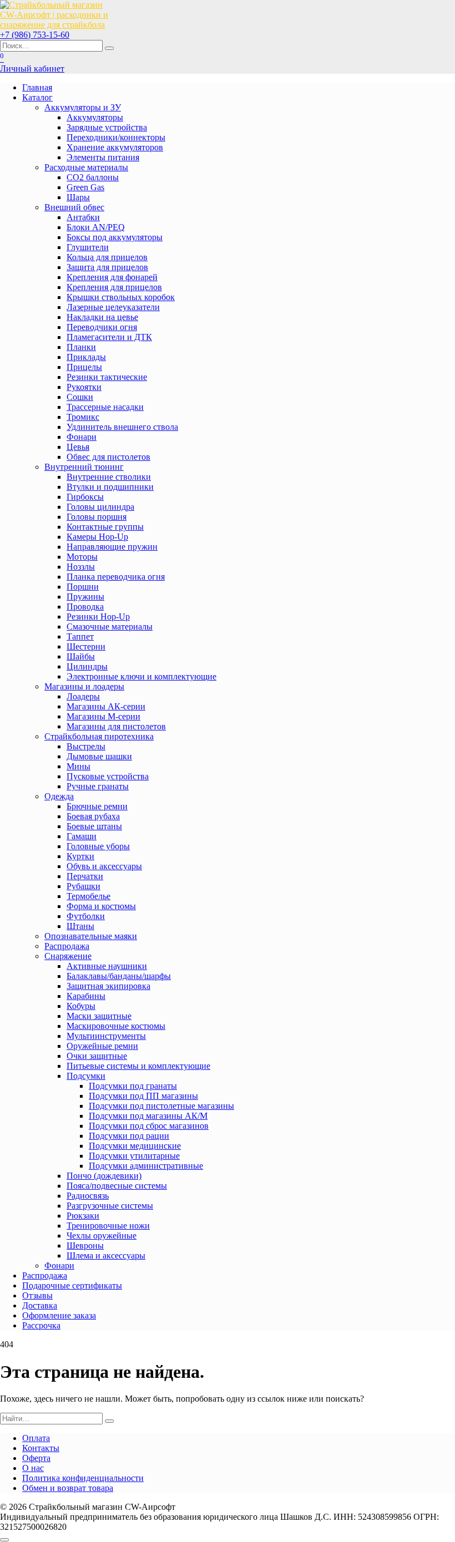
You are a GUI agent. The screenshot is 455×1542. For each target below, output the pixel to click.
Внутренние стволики (109, 476)
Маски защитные (99, 1016)
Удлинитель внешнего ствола (122, 427)
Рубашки (83, 886)
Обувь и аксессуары (104, 866)
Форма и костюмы (101, 906)
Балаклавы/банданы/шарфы (119, 976)
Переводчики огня (102, 327)
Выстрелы (86, 746)
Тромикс (83, 417)
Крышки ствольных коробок (121, 297)
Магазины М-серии (103, 716)
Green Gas (85, 187)
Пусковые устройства (108, 776)
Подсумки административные (146, 1165)
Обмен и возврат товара (67, 1488)
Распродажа (66, 946)
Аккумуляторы (95, 117)
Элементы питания (103, 157)
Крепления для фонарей (112, 277)
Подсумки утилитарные (134, 1155)
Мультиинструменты (106, 1036)
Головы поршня (97, 516)
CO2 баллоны (93, 177)
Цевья (78, 447)
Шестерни (86, 646)
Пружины (85, 596)
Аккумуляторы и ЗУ (82, 107)
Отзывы (37, 1295)
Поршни (83, 586)
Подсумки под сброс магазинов (149, 1125)
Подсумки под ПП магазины (143, 1095)
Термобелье (88, 896)
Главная (37, 87)
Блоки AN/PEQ (96, 227)
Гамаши (82, 836)
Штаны (80, 926)
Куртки (80, 856)
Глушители (88, 247)
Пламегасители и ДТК (109, 337)
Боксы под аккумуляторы (115, 237)
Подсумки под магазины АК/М (148, 1115)
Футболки (86, 916)
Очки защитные (97, 1056)
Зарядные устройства (107, 127)
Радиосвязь (88, 1195)
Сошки (80, 397)
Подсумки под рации (129, 1135)
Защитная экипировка (108, 986)
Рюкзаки (83, 1215)
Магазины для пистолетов (116, 726)
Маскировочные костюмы (116, 1026)
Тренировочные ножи (108, 1225)
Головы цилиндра (100, 506)
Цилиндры (87, 666)
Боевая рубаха (93, 816)
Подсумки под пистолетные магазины (161, 1105)
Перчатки (85, 876)
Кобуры (81, 1006)
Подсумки (86, 1076)
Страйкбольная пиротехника (99, 736)
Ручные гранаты (98, 786)
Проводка (85, 606)
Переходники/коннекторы (116, 137)
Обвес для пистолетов (108, 456)
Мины (78, 766)
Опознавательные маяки (90, 936)
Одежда (59, 796)
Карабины (86, 996)
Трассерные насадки (105, 407)
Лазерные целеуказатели (113, 307)
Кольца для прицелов (107, 257)
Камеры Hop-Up (97, 536)
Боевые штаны (94, 826)
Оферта (36, 1458)
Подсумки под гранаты (133, 1085)
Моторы (82, 556)
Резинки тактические (107, 377)
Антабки (83, 217)
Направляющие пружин (112, 546)
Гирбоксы (85, 496)
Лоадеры (83, 696)
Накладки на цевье (102, 317)
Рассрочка (41, 1325)
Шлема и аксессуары (106, 1255)
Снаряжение (68, 956)
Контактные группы (105, 526)
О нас (33, 1468)
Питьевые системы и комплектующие (138, 1066)
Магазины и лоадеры (84, 686)
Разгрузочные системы (110, 1205)
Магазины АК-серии (106, 706)
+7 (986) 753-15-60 (34, 34)
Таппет (80, 636)
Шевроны (85, 1245)
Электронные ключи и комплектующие (141, 676)
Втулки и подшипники (110, 486)
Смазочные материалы (110, 626)
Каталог (37, 97)
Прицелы (84, 367)
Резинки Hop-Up (98, 616)
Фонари (82, 437)
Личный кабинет (32, 68)
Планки (81, 347)
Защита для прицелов (107, 267)
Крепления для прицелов (114, 287)
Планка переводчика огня (116, 576)
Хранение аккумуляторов (115, 147)
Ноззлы (81, 566)
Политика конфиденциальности (83, 1478)
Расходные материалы (86, 167)
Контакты (40, 1448)
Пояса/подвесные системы (117, 1185)
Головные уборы (98, 846)
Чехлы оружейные (101, 1235)
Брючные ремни (97, 806)
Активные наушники (107, 966)
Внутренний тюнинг (84, 466)
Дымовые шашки (99, 756)
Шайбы (81, 656)
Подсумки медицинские (135, 1145)
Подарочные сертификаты (72, 1285)
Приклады (86, 357)
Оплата (36, 1438)
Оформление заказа (59, 1315)
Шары (78, 197)
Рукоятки (84, 387)
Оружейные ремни (102, 1046)
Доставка (39, 1305)
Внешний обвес (74, 207)
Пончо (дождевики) (104, 1175)
